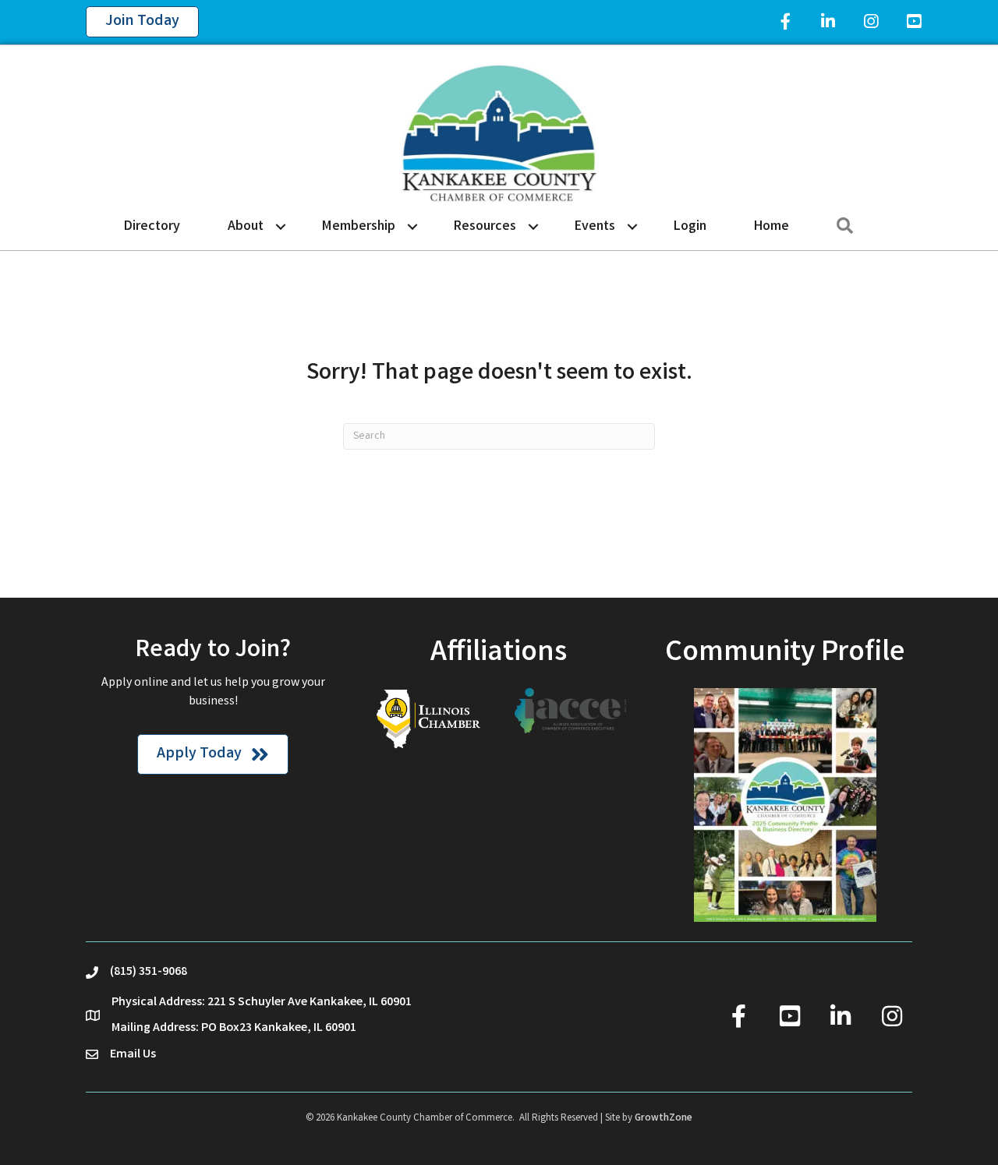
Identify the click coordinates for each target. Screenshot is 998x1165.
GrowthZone (663, 1118)
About (246, 227)
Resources (485, 227)
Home (771, 227)
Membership (358, 227)
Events (595, 227)
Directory (152, 227)
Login (690, 227)
